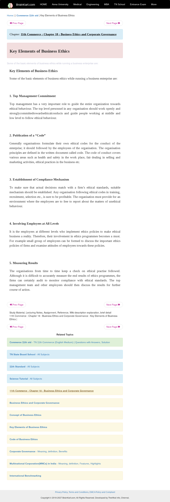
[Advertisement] (145, 63)
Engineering (92, 4)
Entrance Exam (138, 4)
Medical (77, 4)
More (154, 4)
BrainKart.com (25, 4)
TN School (119, 4)
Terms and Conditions (78, 492)
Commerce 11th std (27, 15)
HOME (43, 4)
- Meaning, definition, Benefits (38, 451)
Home (10, 15)
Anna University (60, 4)
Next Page (112, 23)
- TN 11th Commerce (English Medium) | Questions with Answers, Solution (60, 342)
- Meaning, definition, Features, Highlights (55, 463)
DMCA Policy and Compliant (102, 492)
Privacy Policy (61, 492)
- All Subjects (29, 354)
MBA (106, 4)
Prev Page (17, 23)
